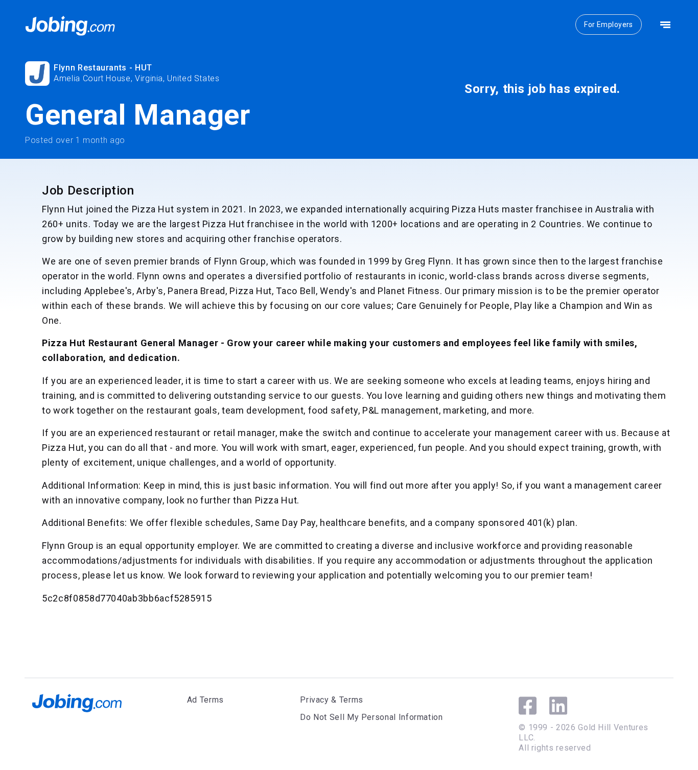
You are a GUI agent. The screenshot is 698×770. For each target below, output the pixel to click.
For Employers (608, 24)
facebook (528, 705)
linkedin (558, 705)
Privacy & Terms (331, 700)
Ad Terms (205, 700)
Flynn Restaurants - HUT (103, 68)
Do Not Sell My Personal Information (371, 717)
